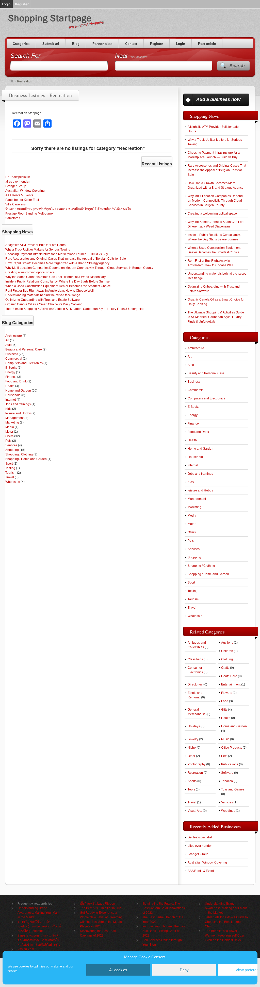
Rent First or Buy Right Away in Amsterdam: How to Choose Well (49, 290)
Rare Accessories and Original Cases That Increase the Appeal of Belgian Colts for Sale (65, 258)
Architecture (13, 336)
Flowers (226, 693)
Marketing (12, 422)
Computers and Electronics (24, 363)
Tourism (10, 472)
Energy (10, 372)
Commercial (13, 358)
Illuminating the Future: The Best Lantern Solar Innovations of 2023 (163, 908)
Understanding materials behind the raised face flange (42, 295)
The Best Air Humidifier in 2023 (101, 908)
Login (180, 44)
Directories (195, 684)
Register (156, 44)
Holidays (194, 726)
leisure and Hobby (18, 413)
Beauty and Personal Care (23, 349)
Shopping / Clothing (19, 454)
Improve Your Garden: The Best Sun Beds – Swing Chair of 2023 (164, 931)
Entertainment (230, 684)
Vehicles (227, 802)
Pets (8, 441)
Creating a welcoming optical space (30, 272)
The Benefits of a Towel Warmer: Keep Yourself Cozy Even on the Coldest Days (225, 935)
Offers (9, 436)
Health (9, 386)
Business (11, 354)
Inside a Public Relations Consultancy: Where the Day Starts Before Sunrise (57, 281)
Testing (10, 468)
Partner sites (102, 44)
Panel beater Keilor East (22, 200)
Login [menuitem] (6, 4)
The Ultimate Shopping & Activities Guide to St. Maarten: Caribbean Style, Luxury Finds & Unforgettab (74, 309)
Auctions (227, 642)
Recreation (195, 772)
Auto (8, 345)
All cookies (118, 970)
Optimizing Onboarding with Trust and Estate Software (42, 300)
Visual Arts (195, 811)
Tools (191, 789)
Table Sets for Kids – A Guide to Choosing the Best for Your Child (226, 921)
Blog (75, 44)
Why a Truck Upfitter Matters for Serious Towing (37, 249)
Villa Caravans (15, 204)
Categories (21, 44)
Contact (131, 44)
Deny (184, 970)
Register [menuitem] (22, 4)
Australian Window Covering (25, 190)
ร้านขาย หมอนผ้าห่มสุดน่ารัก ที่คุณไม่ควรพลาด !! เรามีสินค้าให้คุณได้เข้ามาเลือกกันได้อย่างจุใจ (68, 209)
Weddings (228, 811)
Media (9, 427)
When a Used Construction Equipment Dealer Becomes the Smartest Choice (58, 286)
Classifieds (195, 659)
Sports (192, 781)
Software (227, 772)
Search (237, 65)
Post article (207, 44)
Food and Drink (16, 381)
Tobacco (227, 781)
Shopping (12, 450)
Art (7, 340)
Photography (196, 764)
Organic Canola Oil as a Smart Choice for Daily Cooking (44, 304)
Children (227, 651)
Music (225, 739)
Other (191, 756)
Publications (229, 764)
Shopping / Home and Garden (26, 459)
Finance (11, 377)
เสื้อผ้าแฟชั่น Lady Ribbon (97, 903)
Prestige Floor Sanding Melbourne (29, 213)
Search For (25, 55)
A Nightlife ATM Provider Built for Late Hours (35, 245)
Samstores (12, 218)
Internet (10, 399)
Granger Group (15, 186)
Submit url (50, 44)
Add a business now (218, 99)
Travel (9, 477)
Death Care (229, 676)
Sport (9, 463)
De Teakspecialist (17, 177)
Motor (9, 431)
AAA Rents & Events (19, 195)
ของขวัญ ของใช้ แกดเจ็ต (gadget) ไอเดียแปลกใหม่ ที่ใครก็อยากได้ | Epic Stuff (39, 926)
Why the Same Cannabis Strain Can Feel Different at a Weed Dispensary (55, 277)
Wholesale (12, 482)
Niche (192, 747)
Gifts (224, 709)
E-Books (11, 367)
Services (11, 445)
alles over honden (17, 181)
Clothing (227, 659)
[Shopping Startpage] (12, 81)
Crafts (225, 667)
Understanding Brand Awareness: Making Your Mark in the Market (38, 912)
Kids (8, 409)
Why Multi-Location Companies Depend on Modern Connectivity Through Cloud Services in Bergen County (79, 268)
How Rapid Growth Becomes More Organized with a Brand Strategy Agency (57, 263)
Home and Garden (18, 390)
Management (14, 418)
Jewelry (193, 739)
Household (13, 395)
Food (224, 701)
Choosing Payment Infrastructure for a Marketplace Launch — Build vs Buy (56, 254)
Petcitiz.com (26, 949)
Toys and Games (232, 789)
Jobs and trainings (18, 404)
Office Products (231, 747)
